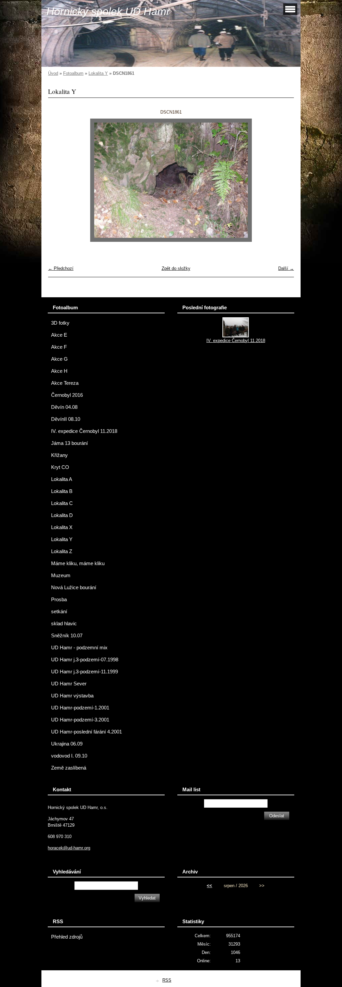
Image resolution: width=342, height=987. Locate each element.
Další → (286, 268)
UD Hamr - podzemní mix (79, 647)
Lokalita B (61, 491)
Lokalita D (62, 515)
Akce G (59, 359)
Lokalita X (61, 527)
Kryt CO (60, 467)
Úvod (53, 73)
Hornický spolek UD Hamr (108, 11)
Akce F (59, 347)
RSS (166, 980)
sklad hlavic (64, 623)
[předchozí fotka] (58, 180)
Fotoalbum (73, 73)
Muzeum (60, 575)
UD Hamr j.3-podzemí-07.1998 (84, 659)
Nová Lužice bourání (73, 587)
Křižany (59, 455)
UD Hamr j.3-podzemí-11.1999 (84, 671)
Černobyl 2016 (67, 395)
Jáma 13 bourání (69, 443)
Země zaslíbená (68, 768)
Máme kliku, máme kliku (78, 563)
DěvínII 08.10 (65, 419)
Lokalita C (62, 503)
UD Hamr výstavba (72, 695)
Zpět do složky (176, 268)
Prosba (59, 599)
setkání (59, 611)
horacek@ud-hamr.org (69, 847)
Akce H (59, 371)
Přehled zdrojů (66, 937)
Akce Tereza (64, 383)
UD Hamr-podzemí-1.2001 (80, 707)
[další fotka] (283, 180)
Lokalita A (61, 479)
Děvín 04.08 (64, 407)
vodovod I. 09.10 (69, 756)
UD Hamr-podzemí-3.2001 (80, 719)
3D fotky (60, 323)
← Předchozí (60, 268)
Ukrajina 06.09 (66, 744)
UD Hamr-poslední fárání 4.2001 (86, 731)
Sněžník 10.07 (66, 635)
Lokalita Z (61, 551)
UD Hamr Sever (69, 683)
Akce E (59, 335)
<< (209, 885)
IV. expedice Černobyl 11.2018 (84, 431)
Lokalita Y (98, 73)
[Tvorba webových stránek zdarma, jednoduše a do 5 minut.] (157, 980)
